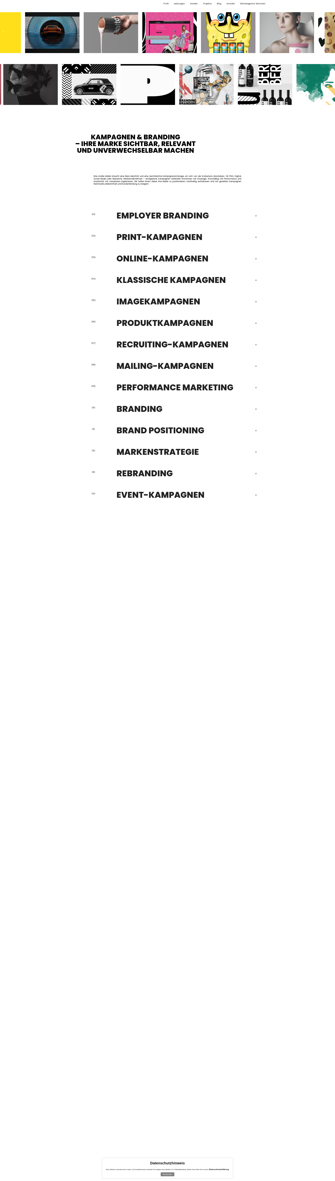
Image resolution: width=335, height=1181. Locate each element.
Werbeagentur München (252, 3)
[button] (4, 31)
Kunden (194, 3)
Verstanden (167, 1174)
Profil (166, 3)
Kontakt (231, 3)
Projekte (207, 3)
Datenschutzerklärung (219, 1169)
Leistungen (179, 3)
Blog (219, 3)
